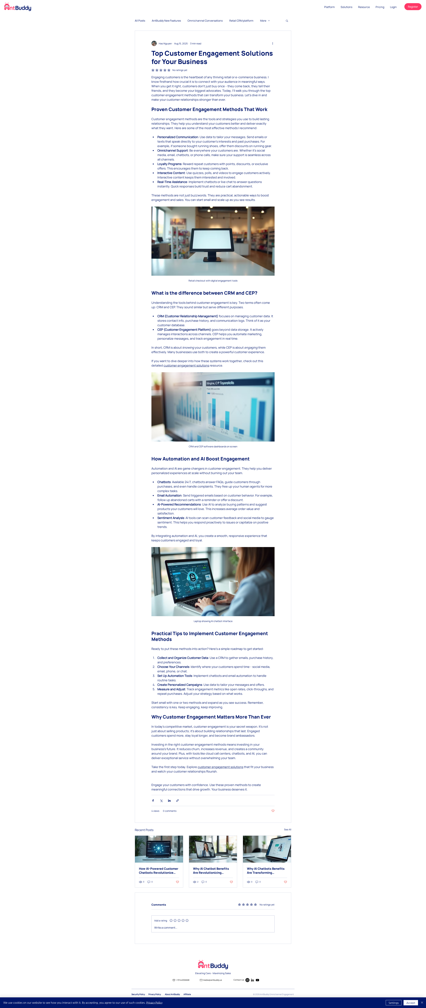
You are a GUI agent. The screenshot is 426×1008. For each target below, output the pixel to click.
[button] (329, 7)
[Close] (422, 1002)
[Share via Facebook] (153, 800)
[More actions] (273, 43)
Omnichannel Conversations (205, 20)
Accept (410, 1002)
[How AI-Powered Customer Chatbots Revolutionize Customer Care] (159, 849)
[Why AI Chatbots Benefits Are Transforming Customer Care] (267, 849)
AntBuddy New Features (166, 20)
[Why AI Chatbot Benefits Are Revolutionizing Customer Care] (213, 849)
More (263, 20)
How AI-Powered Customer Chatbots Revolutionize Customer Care (158, 871)
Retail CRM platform (241, 20)
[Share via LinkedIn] (169, 800)
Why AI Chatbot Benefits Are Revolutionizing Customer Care (211, 871)
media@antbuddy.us (212, 980)
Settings (394, 1002)
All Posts (140, 20)
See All (287, 829)
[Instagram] (247, 980)
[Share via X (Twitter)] (161, 800)
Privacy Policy (154, 1002)
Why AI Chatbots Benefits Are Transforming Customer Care (266, 871)
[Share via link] (177, 800)
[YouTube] (257, 980)
